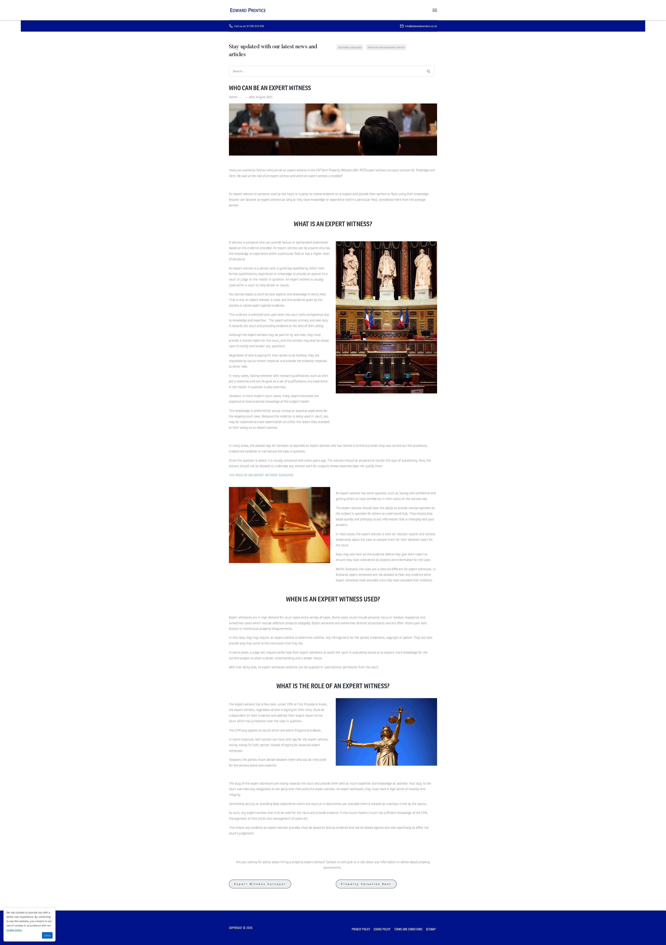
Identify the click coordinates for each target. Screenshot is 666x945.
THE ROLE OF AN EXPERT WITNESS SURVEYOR (261, 475)
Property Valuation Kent (366, 883)
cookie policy (14, 930)
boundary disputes (350, 47)
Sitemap (431, 929)
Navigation (435, 10)
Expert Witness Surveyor (260, 883)
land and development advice (386, 47)
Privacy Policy (361, 929)
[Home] (248, 10)
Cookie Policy (382, 929)
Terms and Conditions (408, 929)
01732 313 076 (255, 26)
